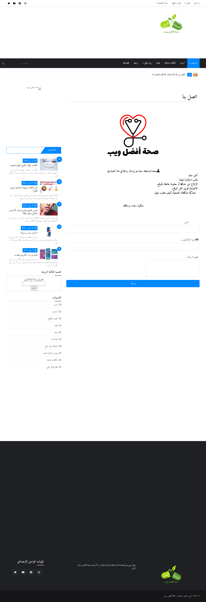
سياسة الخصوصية (162, 3)
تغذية (158, 63)
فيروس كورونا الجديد (50, 353)
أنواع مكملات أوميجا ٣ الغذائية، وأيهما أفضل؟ (23, 189)
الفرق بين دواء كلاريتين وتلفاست (25, 255)
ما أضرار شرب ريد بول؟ (28, 233)
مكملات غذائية (170, 63)
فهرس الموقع (176, 3)
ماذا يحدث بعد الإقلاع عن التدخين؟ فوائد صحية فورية (163, 75)
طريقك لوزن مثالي (51, 346)
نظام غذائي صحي (52, 367)
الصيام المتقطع (53, 318)
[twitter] (8, 3)
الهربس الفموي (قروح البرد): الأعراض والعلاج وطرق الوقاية (23, 212)
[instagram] (25, 3)
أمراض (194, 63)
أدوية (182, 63)
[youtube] (14, 3)
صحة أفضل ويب (169, 596)
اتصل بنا (187, 3)
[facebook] (19, 3)
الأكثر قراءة (52, 150)
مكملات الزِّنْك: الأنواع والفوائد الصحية (24, 165)
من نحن (197, 3)
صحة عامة (126, 63)
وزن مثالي (148, 63)
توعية (136, 63)
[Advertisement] (65, 32)
